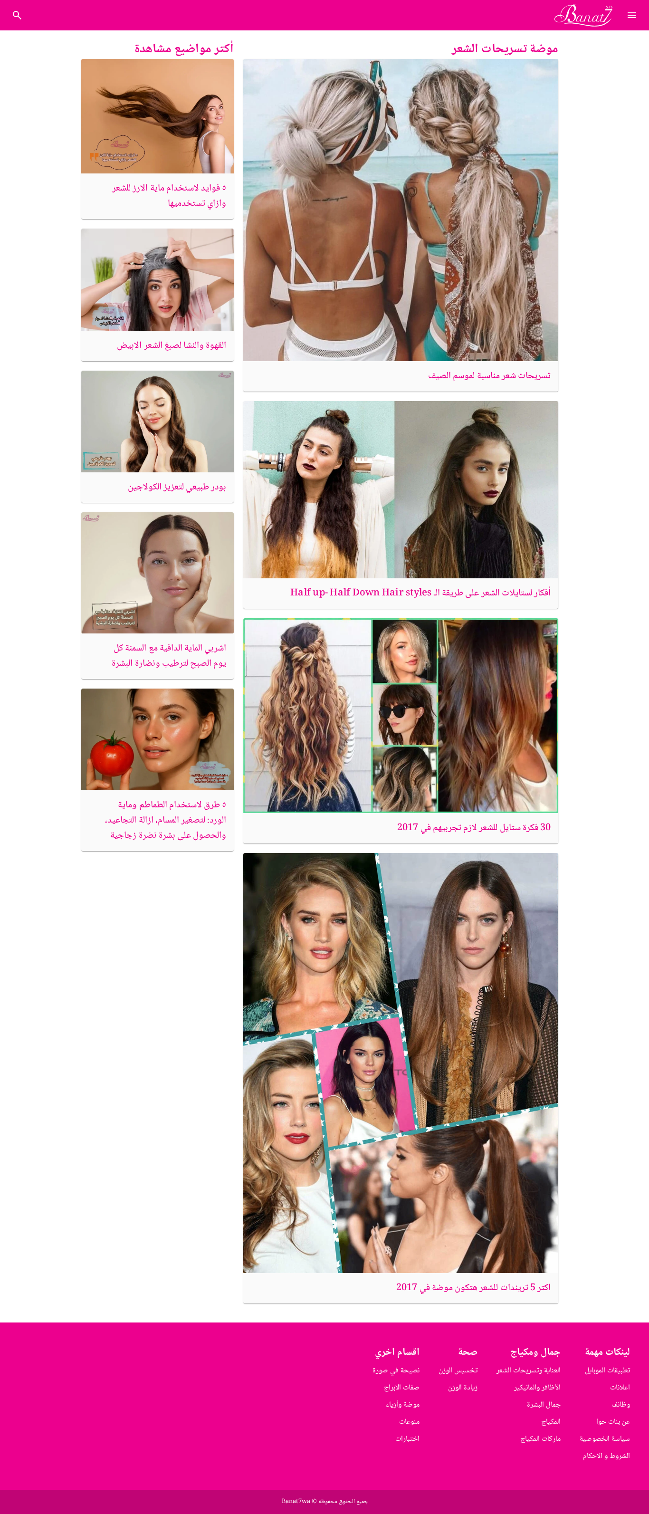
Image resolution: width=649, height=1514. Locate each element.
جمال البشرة (544, 1405)
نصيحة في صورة (396, 1370)
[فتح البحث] (631, 15)
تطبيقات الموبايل (607, 1370)
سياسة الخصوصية (605, 1439)
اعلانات (620, 1387)
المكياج (551, 1422)
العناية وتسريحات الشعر (528, 1370)
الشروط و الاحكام (606, 1456)
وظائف (620, 1405)
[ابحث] (17, 15)
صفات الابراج (402, 1387)
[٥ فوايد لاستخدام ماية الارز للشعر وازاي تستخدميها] (157, 116)
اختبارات (407, 1439)
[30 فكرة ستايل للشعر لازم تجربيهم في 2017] (400, 715)
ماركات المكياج (540, 1439)
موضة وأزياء (403, 1405)
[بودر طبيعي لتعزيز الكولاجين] (157, 421)
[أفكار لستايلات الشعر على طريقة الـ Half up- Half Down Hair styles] (400, 489)
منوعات (409, 1422)
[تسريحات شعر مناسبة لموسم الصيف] (400, 210)
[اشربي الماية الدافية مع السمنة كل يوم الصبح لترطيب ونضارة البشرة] (157, 572)
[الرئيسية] (587, 15)
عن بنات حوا (613, 1422)
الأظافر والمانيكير (537, 1387)
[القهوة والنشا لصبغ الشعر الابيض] (157, 279)
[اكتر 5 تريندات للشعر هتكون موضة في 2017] (400, 1063)
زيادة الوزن (462, 1387)
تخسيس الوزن (458, 1370)
